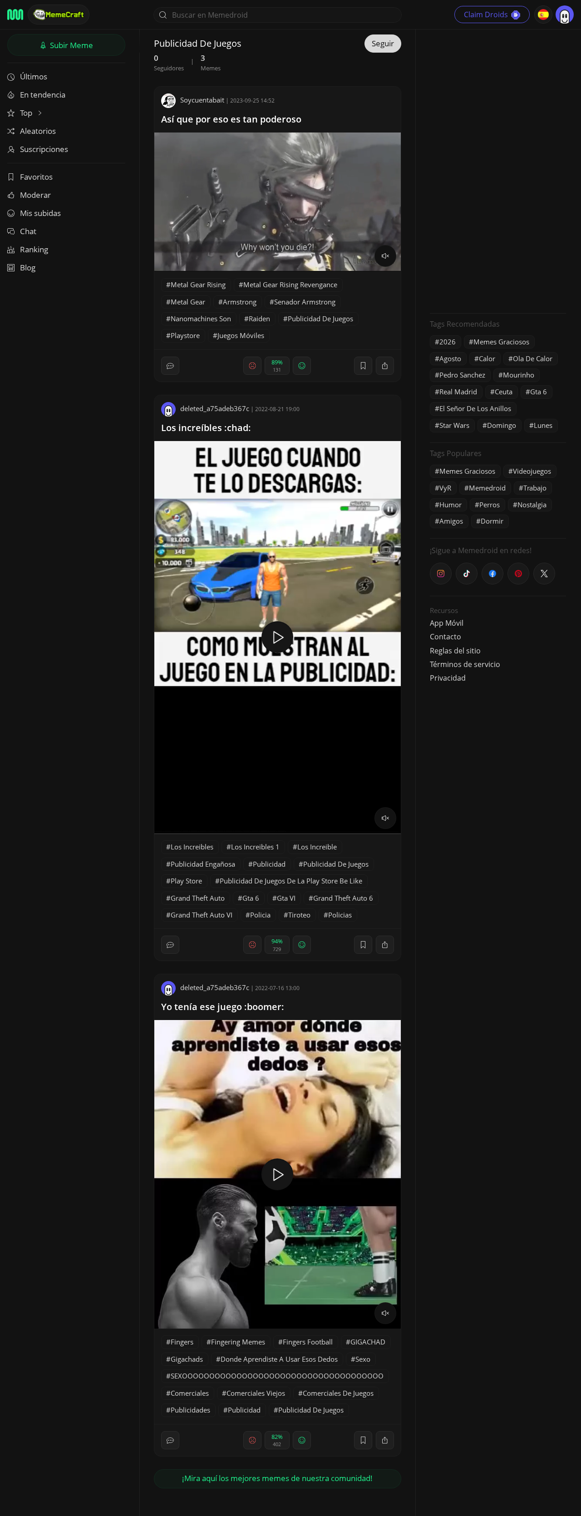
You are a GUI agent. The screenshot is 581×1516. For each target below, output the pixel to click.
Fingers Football (308, 1341)
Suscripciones (44, 149)
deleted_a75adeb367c (214, 408)
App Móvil (446, 623)
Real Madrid (458, 391)
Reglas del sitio (455, 651)
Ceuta (503, 391)
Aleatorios (38, 131)
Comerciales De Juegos (338, 1393)
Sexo (362, 1359)
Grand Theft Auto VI (201, 914)
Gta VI (286, 898)
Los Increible (317, 846)
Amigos (451, 520)
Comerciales (190, 1393)
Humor (450, 504)
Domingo (501, 425)
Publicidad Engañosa (203, 863)
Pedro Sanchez (462, 374)
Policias (340, 914)
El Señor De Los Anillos (475, 408)
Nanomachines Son (201, 318)
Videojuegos (532, 471)
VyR (445, 487)
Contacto (445, 637)
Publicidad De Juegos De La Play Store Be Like (291, 880)
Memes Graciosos (501, 341)
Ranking (34, 249)
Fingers (182, 1341)
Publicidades (190, 1409)
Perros (489, 504)
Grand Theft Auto (198, 898)
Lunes (543, 425)
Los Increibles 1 (255, 846)
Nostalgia (532, 504)
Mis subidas (40, 213)
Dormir (492, 520)
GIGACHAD (367, 1341)
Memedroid (487, 487)
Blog (27, 267)
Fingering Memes (238, 1341)
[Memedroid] (15, 14)
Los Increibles (192, 846)
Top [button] (27, 113)
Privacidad (448, 678)
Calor (487, 358)
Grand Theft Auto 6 (343, 898)
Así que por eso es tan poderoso (231, 119)
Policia (260, 914)
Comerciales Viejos (255, 1393)
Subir (70, 45)
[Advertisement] (498, 170)
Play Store (186, 880)
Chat (28, 231)
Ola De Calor (532, 358)
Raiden (259, 318)
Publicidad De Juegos (320, 318)
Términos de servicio (465, 664)
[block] (385, 366)
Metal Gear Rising (198, 284)
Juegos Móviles (240, 335)
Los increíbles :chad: (206, 428)
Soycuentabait (202, 99)
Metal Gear (188, 301)
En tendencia (42, 94)
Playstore (185, 335)
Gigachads (187, 1359)
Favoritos (36, 177)
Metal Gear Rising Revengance (290, 284)
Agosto (450, 358)
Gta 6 (250, 898)
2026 (447, 341)
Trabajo (535, 487)
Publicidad (269, 863)
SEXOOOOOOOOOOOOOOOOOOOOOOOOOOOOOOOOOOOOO (277, 1375)
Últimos (33, 76)
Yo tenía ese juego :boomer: (222, 1007)
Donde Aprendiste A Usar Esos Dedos (279, 1359)
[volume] (385, 256)
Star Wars (454, 425)
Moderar (35, 195)
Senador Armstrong (304, 301)
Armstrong (239, 301)
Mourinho (518, 374)
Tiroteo (299, 914)
